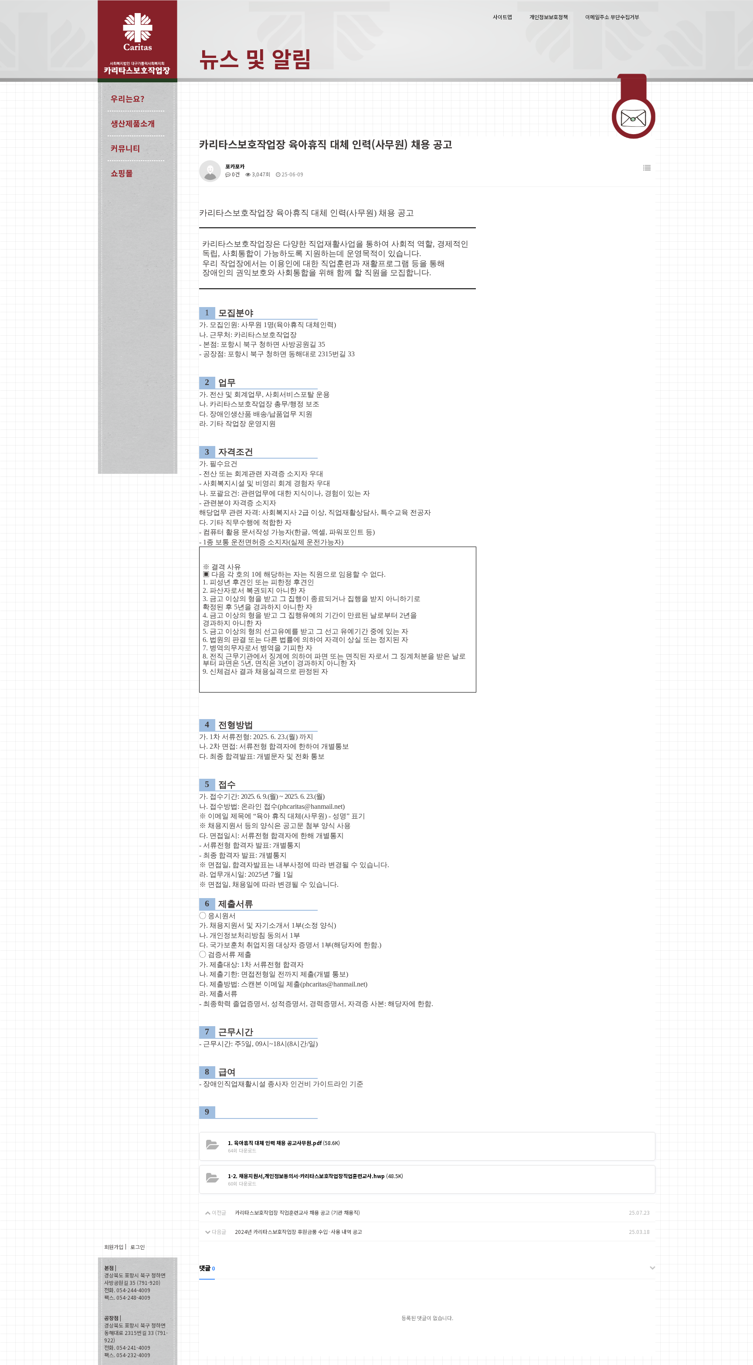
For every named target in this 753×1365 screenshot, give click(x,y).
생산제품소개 (133, 123)
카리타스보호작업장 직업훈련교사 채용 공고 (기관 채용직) (297, 1212)
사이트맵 (502, 16)
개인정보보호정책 (548, 16)
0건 (235, 174)
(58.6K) (284, 1142)
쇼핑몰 (122, 173)
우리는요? (127, 98)
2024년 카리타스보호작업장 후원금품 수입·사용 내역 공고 (298, 1231)
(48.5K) (315, 1175)
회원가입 (113, 1246)
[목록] (647, 168)
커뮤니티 (125, 148)
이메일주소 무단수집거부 (612, 16)
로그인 (137, 1246)
